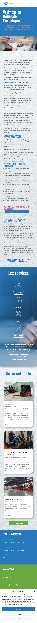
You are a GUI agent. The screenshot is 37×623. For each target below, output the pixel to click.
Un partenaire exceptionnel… (14, 499)
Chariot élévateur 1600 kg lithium (16, 453)
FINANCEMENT (18, 293)
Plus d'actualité (19, 523)
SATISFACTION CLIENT (11, 404)
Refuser (18, 614)
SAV (18, 322)
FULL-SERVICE (18, 336)
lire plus (7, 424)
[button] (34, 591)
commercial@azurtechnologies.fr (12, 585)
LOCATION (19, 307)
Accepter (18, 609)
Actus (14, 406)
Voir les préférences (18, 619)
